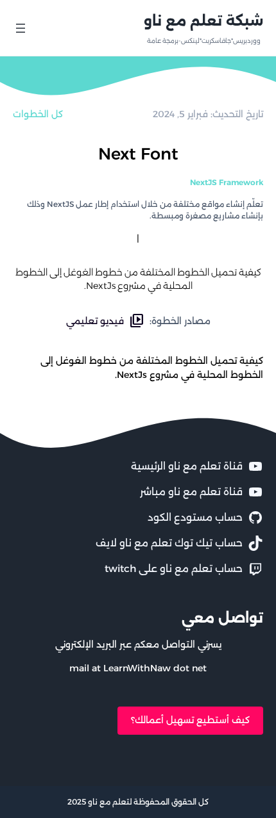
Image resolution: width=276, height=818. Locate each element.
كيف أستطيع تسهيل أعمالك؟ (190, 720)
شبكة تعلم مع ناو (203, 20)
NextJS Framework (226, 182)
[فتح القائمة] (20, 28)
